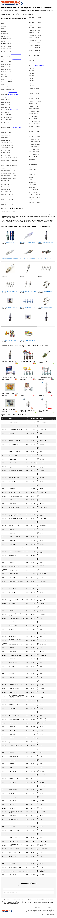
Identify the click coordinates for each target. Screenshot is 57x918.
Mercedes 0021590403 (7, 194)
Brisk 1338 (4, 76)
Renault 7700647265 (34, 126)
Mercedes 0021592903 (35, 22)
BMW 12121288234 (6, 43)
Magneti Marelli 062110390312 (9, 165)
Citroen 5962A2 (5, 87)
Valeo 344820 (32, 184)
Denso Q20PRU (5, 97)
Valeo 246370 (32, 174)
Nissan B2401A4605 (34, 108)
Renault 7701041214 (34, 139)
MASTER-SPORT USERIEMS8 (8, 178)
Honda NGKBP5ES (5, 137)
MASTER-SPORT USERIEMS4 (8, 173)
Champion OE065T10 (6, 84)
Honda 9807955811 (6, 125)
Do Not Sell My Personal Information (48, 914)
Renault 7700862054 (34, 136)
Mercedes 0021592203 (7, 204)
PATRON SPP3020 (33, 113)
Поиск (54, 211)
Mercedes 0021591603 (7, 202)
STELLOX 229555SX (34, 151)
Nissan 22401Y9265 (34, 106)
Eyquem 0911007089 (6, 117)
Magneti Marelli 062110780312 (9, 168)
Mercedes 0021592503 (35, 17)
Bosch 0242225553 (6, 56)
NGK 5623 (31, 70)
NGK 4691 (31, 68)
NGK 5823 (31, 75)
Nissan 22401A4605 (34, 88)
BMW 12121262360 (6, 33)
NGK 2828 (31, 63)
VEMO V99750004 (33, 192)
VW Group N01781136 (34, 197)
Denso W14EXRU (5, 102)
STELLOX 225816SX (34, 149)
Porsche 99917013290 (34, 124)
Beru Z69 (3, 26)
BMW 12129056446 (6, 46)
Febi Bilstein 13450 (6, 122)
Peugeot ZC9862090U (34, 121)
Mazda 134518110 (5, 187)
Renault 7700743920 (34, 129)
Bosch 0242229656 (6, 64)
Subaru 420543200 (34, 154)
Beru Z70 (3, 28)
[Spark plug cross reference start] (7, 911)
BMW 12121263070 (6, 36)
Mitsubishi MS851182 (34, 48)
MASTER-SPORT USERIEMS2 (8, 170)
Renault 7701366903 (34, 144)
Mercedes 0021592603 (35, 20)
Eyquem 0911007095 (6, 120)
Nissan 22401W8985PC (35, 101)
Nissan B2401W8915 (34, 111)
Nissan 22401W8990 (34, 103)
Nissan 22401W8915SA (35, 96)
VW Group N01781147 (34, 200)
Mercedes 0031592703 (35, 35)
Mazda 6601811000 (6, 192)
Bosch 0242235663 (6, 69)
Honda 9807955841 (6, 127)
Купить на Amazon (16, 54)
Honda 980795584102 (6, 130)
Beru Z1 (3, 23)
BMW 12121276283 (6, 38)
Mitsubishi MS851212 (34, 53)
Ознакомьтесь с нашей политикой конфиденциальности (44, 912)
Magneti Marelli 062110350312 (9, 160)
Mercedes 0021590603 (7, 197)
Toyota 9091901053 (34, 164)
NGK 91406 (32, 83)
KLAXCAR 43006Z (5, 152)
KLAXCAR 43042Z (5, 155)
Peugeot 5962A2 (33, 116)
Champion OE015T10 (6, 82)
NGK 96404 (32, 86)
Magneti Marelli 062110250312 (9, 158)
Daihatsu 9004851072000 (7, 89)
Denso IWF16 (4, 94)
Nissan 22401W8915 (34, 93)
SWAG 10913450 (33, 157)
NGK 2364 (31, 60)
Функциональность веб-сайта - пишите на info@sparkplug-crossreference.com (40, 911)
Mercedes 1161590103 (34, 42)
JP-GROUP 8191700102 (7, 145)
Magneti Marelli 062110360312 (9, 163)
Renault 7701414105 (34, 146)
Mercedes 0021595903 (35, 27)
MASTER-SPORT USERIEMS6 (8, 175)
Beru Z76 (3, 31)
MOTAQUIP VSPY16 (34, 55)
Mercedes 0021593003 (35, 25)
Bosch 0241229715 (6, 54)
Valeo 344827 (32, 187)
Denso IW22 (4, 92)
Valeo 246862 (32, 182)
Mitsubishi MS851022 (34, 45)
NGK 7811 (31, 80)
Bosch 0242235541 (6, 66)
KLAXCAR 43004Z (5, 150)
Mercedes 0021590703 (7, 199)
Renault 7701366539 (34, 141)
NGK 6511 (31, 78)
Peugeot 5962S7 (33, 118)
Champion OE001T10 (6, 79)
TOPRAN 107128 (33, 159)
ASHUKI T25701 (5, 21)
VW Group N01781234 (34, 202)
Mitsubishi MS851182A (35, 50)
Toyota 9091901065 (34, 167)
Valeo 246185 (32, 172)
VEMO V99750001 (33, 189)
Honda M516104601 (6, 132)
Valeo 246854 (32, 179)
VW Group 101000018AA (35, 195)
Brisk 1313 (3, 74)
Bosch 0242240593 (6, 71)
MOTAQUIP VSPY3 (34, 58)
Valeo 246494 (32, 177)
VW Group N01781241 (34, 205)
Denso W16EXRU (5, 107)
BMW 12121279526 (6, 41)
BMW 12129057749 (6, 51)
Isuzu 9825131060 (5, 140)
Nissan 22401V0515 (34, 91)
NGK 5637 (31, 73)
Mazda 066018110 (5, 180)
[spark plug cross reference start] (12, 5)
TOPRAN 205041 (33, 162)
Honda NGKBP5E (5, 135)
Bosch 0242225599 (6, 59)
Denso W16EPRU (5, 104)
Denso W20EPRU (5, 109)
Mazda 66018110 (5, 189)
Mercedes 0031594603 (35, 37)
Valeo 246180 (32, 169)
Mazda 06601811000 (6, 184)
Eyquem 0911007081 (6, 114)
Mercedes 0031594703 (35, 40)
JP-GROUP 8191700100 (7, 142)
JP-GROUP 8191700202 (7, 147)
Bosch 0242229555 (6, 61)
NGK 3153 (31, 65)
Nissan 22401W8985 (34, 98)
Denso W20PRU (5, 112)
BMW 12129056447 (6, 49)
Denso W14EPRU (5, 99)
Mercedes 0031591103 (34, 32)
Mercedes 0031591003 (35, 30)
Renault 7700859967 (34, 131)
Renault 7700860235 (34, 134)
